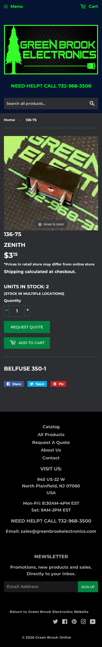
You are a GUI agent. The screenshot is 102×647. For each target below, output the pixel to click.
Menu (16, 6)
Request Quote (27, 327)
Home (9, 120)
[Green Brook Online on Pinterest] (74, 622)
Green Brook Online (53, 637)
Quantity (12, 300)
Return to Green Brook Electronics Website (49, 612)
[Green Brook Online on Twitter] (55, 622)
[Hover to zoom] (51, 183)
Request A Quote (51, 442)
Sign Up (88, 587)
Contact (51, 457)
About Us (51, 450)
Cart (92, 6)
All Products (51, 434)
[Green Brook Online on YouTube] (92, 622)
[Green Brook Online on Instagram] (83, 622)
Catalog (51, 426)
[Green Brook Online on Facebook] (64, 622)
